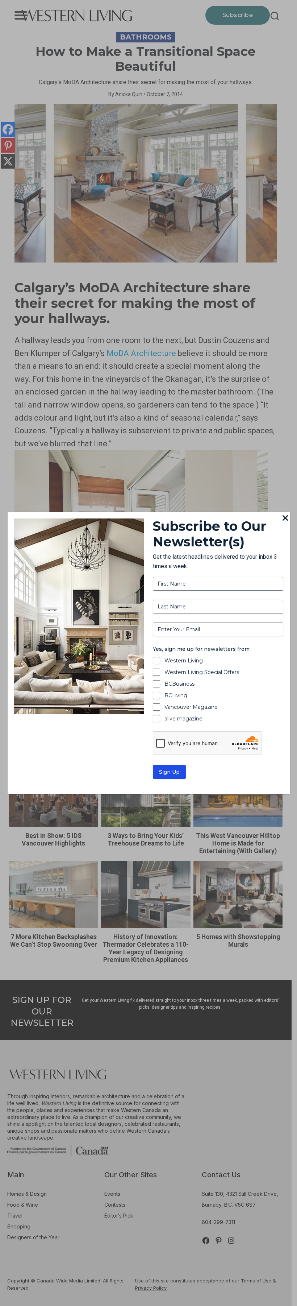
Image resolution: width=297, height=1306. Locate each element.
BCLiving (175, 695)
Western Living (183, 660)
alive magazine (183, 718)
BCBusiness (179, 684)
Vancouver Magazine (191, 707)
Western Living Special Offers (201, 672)
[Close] (285, 518)
